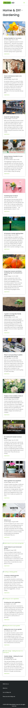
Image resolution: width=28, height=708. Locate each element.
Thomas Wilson (9, 159)
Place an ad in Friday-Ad (9, 696)
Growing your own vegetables (12, 602)
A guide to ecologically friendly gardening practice (12, 314)
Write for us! (7, 520)
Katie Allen (8, 197)
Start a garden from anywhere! (12, 480)
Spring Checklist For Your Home (12, 38)
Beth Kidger (8, 40)
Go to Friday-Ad (7, 692)
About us (5, 688)
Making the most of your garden (13, 629)
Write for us (6, 684)
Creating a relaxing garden (11, 575)
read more (6, 54)
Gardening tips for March (11, 196)
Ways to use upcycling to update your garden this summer (13, 355)
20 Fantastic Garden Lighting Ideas (13, 233)
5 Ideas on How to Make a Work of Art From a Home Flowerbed (13, 396)
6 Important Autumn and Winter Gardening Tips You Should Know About (13, 272)
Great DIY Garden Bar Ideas (11, 117)
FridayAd (8, 550)
